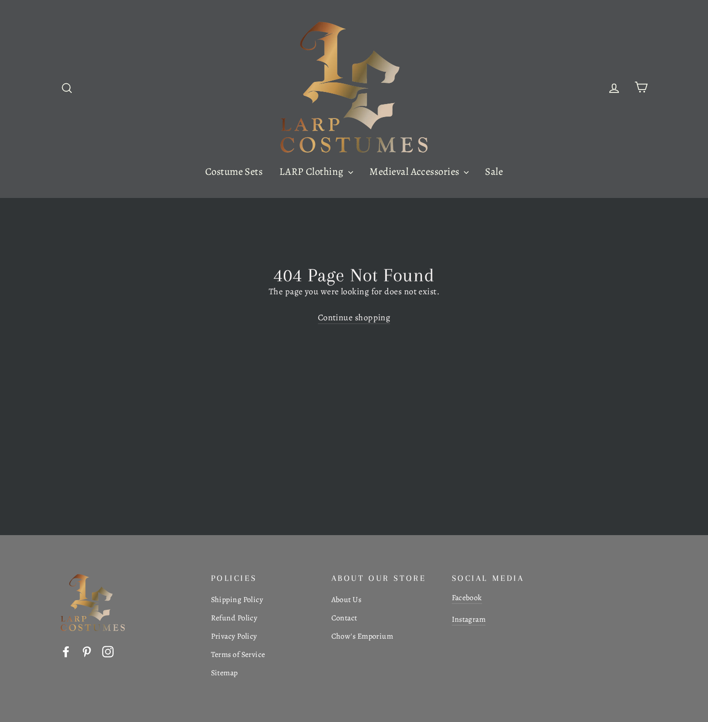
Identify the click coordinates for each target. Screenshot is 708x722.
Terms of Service (238, 654)
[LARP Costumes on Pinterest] (86, 651)
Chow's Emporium (362, 636)
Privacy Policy (234, 636)
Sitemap (224, 673)
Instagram (469, 619)
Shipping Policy (237, 599)
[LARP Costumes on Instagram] (108, 651)
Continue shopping (354, 317)
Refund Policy (234, 618)
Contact (344, 618)
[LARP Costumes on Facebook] (66, 651)
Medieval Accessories (415, 171)
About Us (346, 599)
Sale (494, 171)
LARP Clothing (312, 171)
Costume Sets (233, 171)
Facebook (467, 597)
